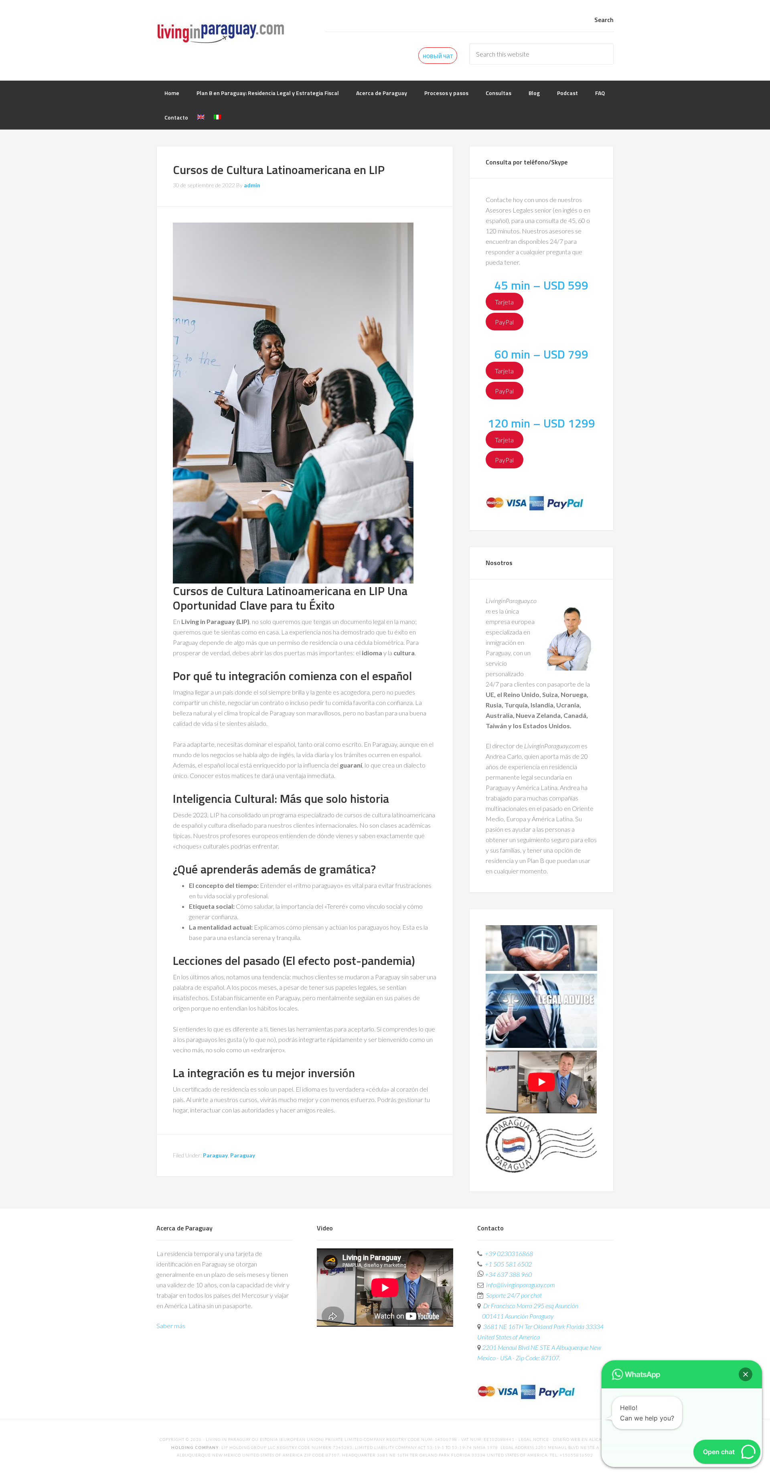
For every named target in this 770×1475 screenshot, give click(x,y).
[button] (745, 1374)
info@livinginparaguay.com (520, 1285)
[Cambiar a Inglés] (201, 117)
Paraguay (215, 1155)
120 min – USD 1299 (541, 423)
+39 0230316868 (509, 1253)
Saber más (170, 1325)
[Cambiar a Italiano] (217, 117)
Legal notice (534, 1439)
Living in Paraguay (220, 32)
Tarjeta (504, 301)
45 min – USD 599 (541, 285)
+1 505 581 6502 (508, 1264)
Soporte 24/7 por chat (514, 1295)
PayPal (504, 321)
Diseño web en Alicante (581, 1439)
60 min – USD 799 (541, 354)
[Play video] (541, 1110)
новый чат (438, 55)
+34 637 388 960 (508, 1274)
